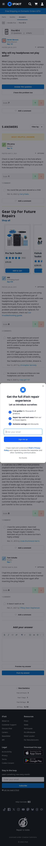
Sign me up (23, 439)
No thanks (23, 458)
